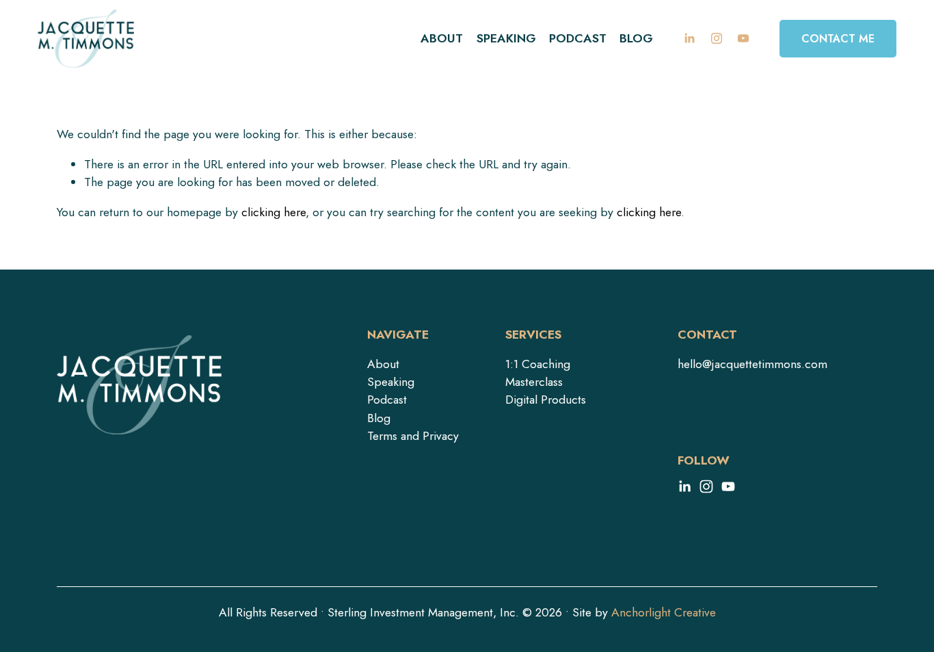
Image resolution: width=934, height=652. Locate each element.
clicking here (273, 212)
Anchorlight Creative (663, 612)
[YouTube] (743, 38)
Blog (636, 38)
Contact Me (838, 39)
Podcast (577, 38)
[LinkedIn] (689, 38)
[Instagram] (716, 38)
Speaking (506, 38)
